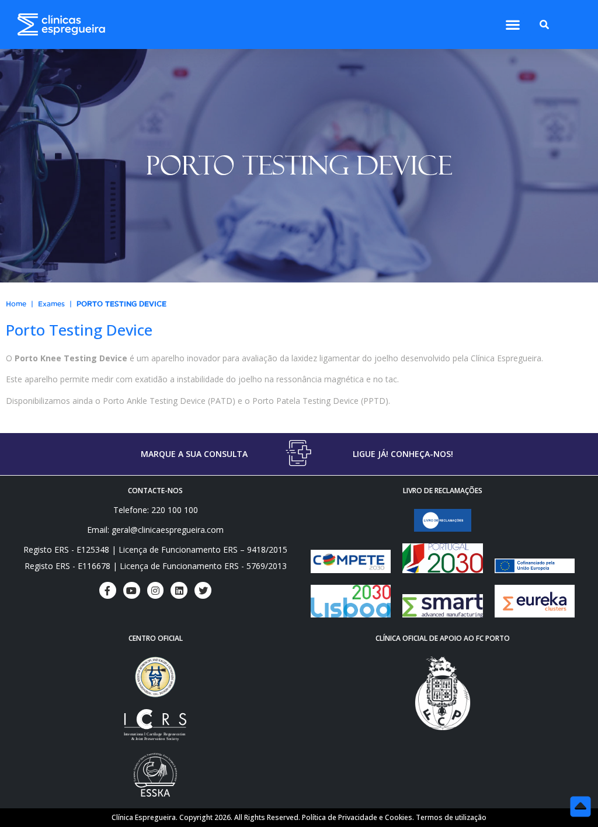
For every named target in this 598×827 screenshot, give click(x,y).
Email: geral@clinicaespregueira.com (155, 529)
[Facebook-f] (107, 590)
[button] (513, 24)
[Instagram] (155, 590)
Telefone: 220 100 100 (155, 509)
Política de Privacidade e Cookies (357, 817)
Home (16, 304)
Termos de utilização (451, 817)
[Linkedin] (179, 590)
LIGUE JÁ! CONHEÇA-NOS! (403, 453)
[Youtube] (131, 590)
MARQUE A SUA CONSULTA (194, 453)
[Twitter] (202, 590)
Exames (51, 304)
